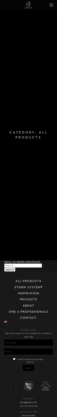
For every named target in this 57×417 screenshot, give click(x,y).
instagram (28, 416)
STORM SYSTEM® (28, 287)
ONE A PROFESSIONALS (28, 311)
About (29, 305)
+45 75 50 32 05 (28, 406)
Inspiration (28, 293)
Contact (28, 317)
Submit (28, 368)
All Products (28, 281)
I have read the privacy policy (30, 360)
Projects (28, 299)
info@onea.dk (28, 402)
